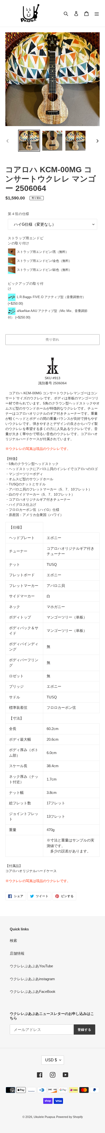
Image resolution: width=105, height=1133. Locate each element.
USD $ (51, 1060)
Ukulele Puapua (44, 1117)
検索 (13, 940)
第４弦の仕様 (18, 214)
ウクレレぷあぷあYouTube (31, 966)
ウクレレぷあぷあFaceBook (32, 991)
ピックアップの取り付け (25, 286)
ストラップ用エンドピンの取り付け (25, 240)
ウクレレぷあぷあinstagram (32, 979)
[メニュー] (97, 13)
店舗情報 (17, 953)
